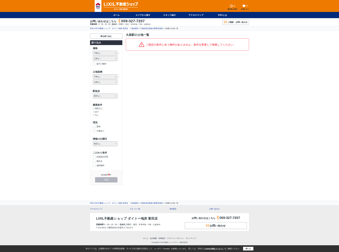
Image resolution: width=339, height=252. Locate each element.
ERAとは (222, 15)
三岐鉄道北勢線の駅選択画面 (151, 28)
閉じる (248, 249)
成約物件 (100, 165)
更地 (99, 126)
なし (97, 115)
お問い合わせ (214, 209)
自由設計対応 (102, 157)
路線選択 (134, 28)
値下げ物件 (101, 64)
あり (97, 111)
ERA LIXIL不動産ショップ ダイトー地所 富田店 (110, 28)
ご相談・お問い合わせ (237, 22)
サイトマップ (191, 238)
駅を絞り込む (106, 36)
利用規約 (161, 238)
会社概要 (153, 238)
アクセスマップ (96, 209)
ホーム (116, 15)
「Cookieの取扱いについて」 (213, 249)
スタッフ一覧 (135, 209)
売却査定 (173, 209)
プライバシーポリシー (175, 238)
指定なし (99, 108)
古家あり (100, 131)
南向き (99, 161)
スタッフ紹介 (169, 15)
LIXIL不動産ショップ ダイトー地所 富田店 (127, 218)
